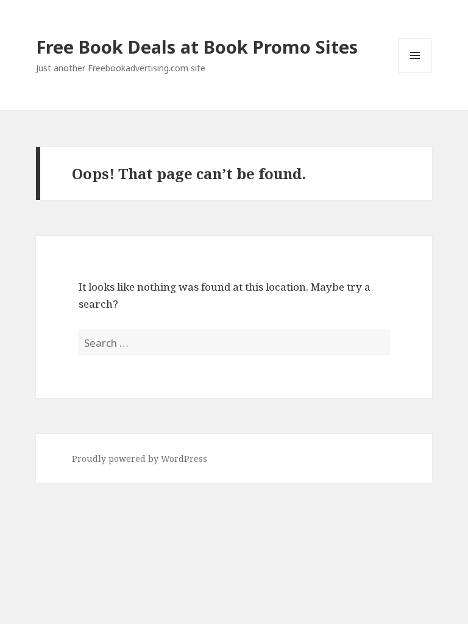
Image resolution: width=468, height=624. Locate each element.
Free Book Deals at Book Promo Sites (197, 46)
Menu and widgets (415, 72)
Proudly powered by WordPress (139, 458)
